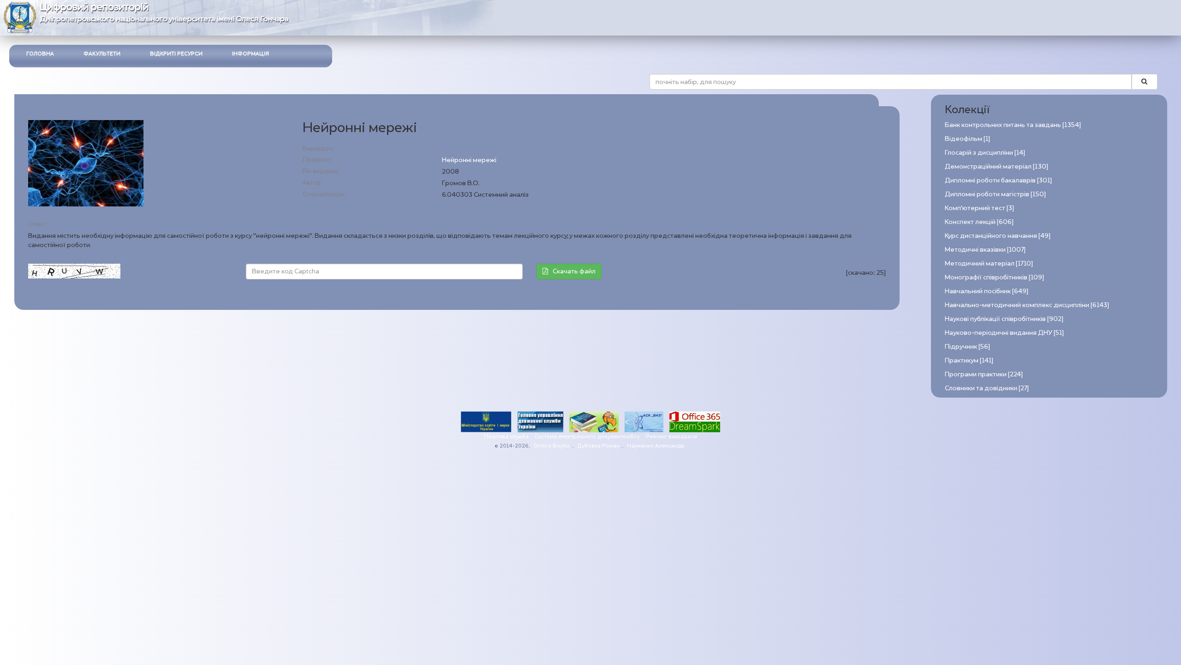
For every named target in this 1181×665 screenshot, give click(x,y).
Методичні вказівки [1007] (985, 249)
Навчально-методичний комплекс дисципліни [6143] (1027, 305)
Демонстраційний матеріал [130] (996, 166)
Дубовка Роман (598, 445)
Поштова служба (506, 436)
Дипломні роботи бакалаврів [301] (998, 180)
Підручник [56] (967, 346)
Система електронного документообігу (587, 436)
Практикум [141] (969, 360)
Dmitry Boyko (552, 445)
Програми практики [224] (984, 374)
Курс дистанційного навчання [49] (997, 235)
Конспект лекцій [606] (979, 221)
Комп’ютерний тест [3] (979, 208)
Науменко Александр (656, 445)
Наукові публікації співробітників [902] (1004, 318)
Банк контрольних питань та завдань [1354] (1013, 124)
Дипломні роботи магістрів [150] (995, 194)
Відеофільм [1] (967, 138)
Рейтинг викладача (671, 436)
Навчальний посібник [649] (986, 291)
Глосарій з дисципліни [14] (985, 152)
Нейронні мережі (469, 160)
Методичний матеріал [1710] (989, 263)
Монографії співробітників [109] (994, 277)
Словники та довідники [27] (987, 388)
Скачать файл (574, 271)
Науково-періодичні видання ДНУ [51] (1004, 332)
